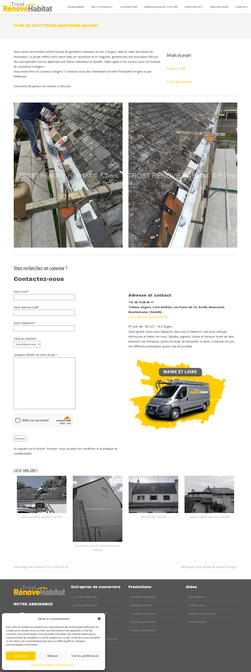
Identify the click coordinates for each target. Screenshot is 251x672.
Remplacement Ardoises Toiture (41, 517)
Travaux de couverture (143, 613)
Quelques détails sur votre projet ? (35, 355)
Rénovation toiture (153, 517)
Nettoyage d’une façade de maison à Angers (209, 567)
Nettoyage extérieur (141, 605)
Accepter (21, 656)
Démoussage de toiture (143, 622)
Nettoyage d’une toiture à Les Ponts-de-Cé (41, 567)
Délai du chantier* (25, 339)
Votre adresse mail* (26, 307)
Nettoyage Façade (86, 546)
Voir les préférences (85, 656)
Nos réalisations (197, 597)
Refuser (52, 656)
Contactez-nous (196, 605)
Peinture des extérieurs (143, 630)
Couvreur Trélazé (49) (85, 605)
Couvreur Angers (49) (85, 597)
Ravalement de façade (142, 597)
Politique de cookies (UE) (201, 613)
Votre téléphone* (25, 323)
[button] (99, 619)
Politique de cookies (42, 665)
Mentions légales (64, 665)
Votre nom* (21, 291)
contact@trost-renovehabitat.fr (148, 317)
